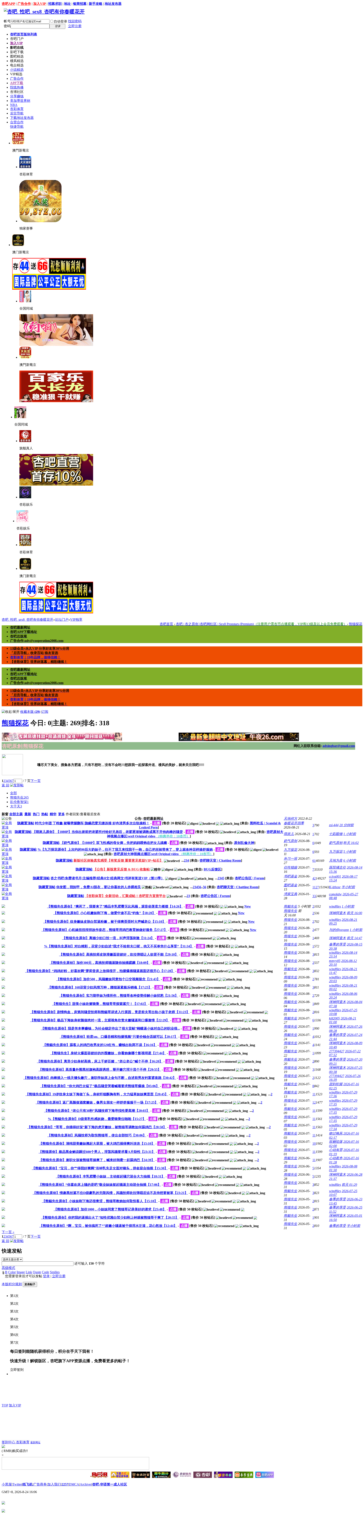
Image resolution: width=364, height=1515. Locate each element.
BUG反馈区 (212, 869)
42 (314, 878)
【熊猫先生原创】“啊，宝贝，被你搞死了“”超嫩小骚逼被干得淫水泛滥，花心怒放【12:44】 (108, 1226)
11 (314, 1094)
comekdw (335, 894)
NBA (13, 105)
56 (204, 887)
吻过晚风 (336, 1133)
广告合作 (24, 3)
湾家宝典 (290, 894)
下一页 (36, 781)
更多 (61, 814)
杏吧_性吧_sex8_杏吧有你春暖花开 (27, 619)
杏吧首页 (23, 34)
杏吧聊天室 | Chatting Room (220, 860)
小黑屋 (7, 1484)
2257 (65, 1484)
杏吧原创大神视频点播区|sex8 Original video (163, 854)
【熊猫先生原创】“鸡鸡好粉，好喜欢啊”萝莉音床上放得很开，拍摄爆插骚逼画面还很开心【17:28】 (99, 971)
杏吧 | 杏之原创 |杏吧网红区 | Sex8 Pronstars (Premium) (261, 624)
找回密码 (75, 21)
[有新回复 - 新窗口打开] (3, 906)
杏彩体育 (17, 109)
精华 (53, 814)
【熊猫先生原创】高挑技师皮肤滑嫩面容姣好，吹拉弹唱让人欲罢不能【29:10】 (118, 954)
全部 (13, 793)
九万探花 (290, 850)
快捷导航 (17, 126)
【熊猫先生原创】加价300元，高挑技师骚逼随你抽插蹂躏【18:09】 (100, 962)
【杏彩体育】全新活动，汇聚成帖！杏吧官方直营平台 (125, 896)
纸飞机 (28, 1484)
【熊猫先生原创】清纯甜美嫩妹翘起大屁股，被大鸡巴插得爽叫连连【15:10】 (97, 1143)
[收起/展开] (10, 712)
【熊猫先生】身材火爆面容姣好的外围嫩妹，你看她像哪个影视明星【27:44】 (108, 1053)
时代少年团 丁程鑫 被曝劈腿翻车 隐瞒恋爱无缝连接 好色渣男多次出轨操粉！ (92, 823)
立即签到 (17, 1369)
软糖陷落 (336, 1141)
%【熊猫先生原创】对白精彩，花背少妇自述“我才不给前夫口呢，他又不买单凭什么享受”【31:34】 (118, 946)
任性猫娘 (290, 867)
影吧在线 (17, 47)
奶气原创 (290, 841)
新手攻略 (95, 3)
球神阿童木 (337, 913)
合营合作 (17, 122)
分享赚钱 (17, 96)
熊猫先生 (19, 797)
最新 (27, 814)
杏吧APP (8, 3)
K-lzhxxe (335, 887)
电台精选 (17, 65)
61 (314, 860)
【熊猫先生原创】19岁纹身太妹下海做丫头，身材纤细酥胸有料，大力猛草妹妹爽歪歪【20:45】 (96, 1094)
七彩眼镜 (336, 834)
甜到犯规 (336, 1084)
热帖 (44, 814)
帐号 (7, 21)
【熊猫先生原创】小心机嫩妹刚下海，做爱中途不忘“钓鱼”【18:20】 (104, 913)
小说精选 (17, 69)
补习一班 (290, 858)
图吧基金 (290, 885)
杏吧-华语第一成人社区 (109, 1484)
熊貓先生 (290, 906)
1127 (315, 887)
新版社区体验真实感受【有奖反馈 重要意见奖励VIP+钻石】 (118, 860)
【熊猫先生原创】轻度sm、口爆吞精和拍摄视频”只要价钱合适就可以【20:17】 (119, 1036)
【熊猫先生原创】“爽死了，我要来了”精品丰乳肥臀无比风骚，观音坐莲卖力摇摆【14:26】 (115, 906)
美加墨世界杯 (20, 100)
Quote (37, 1272)
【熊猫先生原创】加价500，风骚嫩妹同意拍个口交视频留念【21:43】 (108, 979)
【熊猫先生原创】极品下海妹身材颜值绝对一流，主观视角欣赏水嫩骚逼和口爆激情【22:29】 (99, 1020)
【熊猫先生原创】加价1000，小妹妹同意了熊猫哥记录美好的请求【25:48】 (110, 1209)
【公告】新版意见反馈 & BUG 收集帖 (121, 869)
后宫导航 (17, 113)
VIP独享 (76, 619)
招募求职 (55, 3)
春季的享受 (337, 944)
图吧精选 (17, 56)
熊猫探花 (355, 624)
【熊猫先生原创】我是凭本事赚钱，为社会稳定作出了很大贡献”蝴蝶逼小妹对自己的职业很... (110, 1028)
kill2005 (334, 1018)
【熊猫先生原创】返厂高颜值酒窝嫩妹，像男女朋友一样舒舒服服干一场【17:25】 (97, 1102)
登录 (46, 1276)
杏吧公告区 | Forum (249, 878)
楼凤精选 (17, 61)
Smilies (55, 1272)
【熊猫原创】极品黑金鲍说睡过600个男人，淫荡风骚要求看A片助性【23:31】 (97, 1152)
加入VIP (39, 3)
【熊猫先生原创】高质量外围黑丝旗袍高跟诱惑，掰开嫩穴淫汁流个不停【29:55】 (100, 1069)
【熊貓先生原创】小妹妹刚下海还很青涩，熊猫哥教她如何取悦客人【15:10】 (100, 1201)
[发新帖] (17, 785)
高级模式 (8, 1268)
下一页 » (8, 1232)
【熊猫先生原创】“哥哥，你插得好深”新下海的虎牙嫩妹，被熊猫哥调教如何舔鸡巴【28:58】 (96, 1127)
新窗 (5, 814)
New (247, 906)
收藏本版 (30, 711)
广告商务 (40, 1484)
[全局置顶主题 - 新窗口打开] (8, 827)
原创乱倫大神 (244, 843)
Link (29, 1272)
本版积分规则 (12, 1284)
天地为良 (336, 860)
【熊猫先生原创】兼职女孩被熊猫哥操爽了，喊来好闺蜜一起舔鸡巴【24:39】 (97, 1160)
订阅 (44, 711)
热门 (36, 814)
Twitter (17, 1484)
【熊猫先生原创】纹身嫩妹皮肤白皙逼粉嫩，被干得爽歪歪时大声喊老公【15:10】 (104, 921)
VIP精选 (16, 74)
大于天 (16, 806)
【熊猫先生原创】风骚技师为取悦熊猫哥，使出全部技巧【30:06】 (96, 1135)
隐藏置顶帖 (25, 823)
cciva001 (335, 876)
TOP (5, 1405)
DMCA (74, 1484)
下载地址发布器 (22, 118)
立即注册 (75, 26)
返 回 (5, 785)
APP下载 (16, 83)
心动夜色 (336, 1158)
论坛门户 (61, 619)
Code (45, 1272)
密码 (7, 26)
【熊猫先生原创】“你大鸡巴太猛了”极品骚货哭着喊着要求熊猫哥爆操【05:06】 (99, 1086)
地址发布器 (113, 3)
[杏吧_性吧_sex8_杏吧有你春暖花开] (44, 11)
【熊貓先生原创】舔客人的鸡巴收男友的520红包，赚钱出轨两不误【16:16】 (100, 1045)
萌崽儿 (289, 834)
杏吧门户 (17, 38)
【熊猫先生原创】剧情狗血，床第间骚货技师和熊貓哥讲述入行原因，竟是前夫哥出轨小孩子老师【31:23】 (110, 1012)
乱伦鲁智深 (19, 802)
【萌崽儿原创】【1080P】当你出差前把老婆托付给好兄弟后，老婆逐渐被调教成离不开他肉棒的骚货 (107, 832)
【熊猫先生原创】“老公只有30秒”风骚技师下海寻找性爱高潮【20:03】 (97, 1110)
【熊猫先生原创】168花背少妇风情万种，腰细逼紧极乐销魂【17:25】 (100, 987)
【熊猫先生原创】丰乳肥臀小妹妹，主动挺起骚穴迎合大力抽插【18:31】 (110, 1176)
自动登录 (60, 21)
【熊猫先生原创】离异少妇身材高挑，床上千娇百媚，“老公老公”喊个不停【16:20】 (100, 1061)
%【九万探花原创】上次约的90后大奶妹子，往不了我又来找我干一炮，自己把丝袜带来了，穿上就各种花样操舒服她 (125, 849)
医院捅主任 (337, 867)
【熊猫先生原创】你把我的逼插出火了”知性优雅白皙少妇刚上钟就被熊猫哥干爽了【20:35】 (110, 1217)
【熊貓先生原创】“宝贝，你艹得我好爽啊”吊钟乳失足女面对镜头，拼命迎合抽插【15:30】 (100, 1168)
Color (12, 1272)
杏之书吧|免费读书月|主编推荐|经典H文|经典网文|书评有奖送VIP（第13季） (107, 878)
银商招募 (80, 3)
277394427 (336, 1051)
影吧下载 (17, 52)
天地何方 (290, 818)
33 (314, 896)
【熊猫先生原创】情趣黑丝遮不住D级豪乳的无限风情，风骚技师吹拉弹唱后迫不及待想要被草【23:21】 (110, 1193)
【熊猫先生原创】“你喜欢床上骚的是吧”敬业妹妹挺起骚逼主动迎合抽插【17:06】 (100, 1184)
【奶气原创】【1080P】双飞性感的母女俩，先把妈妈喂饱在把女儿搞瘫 (113, 843)
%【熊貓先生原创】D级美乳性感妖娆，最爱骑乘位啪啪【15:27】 (97, 1119)
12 (314, 1102)
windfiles (335, 906)
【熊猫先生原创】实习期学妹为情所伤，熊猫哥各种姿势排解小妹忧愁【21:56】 (118, 995)
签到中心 (9, 1442)
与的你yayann (339, 930)
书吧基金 (290, 876)
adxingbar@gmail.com (339, 746)
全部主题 (16, 814)
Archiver (86, 1484)
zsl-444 (334, 825)
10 (314, 1143)
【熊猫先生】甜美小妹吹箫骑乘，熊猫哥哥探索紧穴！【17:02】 (99, 1004)
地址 (67, 3)
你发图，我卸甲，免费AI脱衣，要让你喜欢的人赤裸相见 (98, 887)
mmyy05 (334, 961)
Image (21, 1272)
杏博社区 (17, 92)
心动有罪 (336, 1150)
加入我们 (54, 1484)
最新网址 (35, 1442)
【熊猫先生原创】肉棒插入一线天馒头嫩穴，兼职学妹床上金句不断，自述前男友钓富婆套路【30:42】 (99, 1078)
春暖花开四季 (294, 823)
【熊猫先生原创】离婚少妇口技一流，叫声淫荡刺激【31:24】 (108, 938)
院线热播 (17, 87)
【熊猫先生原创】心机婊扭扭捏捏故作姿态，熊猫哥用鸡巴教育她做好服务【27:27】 (104, 930)
